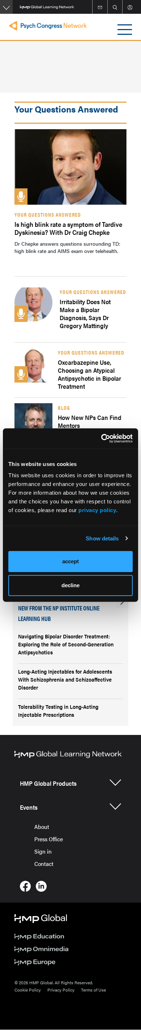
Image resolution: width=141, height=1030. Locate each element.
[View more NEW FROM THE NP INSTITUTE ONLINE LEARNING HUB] (122, 602)
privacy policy (97, 510)
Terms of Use (93, 989)
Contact (44, 863)
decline (70, 585)
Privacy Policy (60, 989)
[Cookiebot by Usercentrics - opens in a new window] (101, 438)
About (41, 826)
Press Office (48, 839)
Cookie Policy (27, 989)
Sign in (43, 851)
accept (70, 561)
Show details (102, 538)
